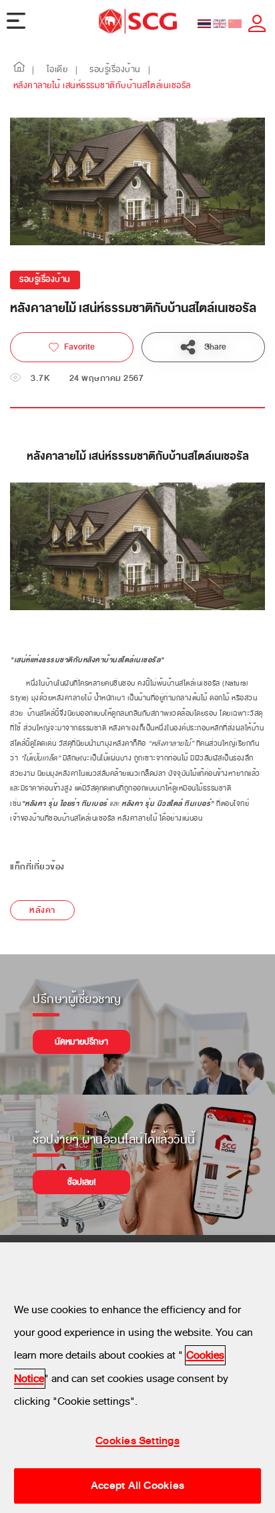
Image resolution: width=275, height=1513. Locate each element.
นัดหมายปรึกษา (81, 1042)
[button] (19, 70)
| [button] (33, 70)
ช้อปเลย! (81, 1182)
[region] (137, 1377)
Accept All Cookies (137, 1485)
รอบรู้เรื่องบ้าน (45, 280)
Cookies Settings (137, 1441)
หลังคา (42, 910)
